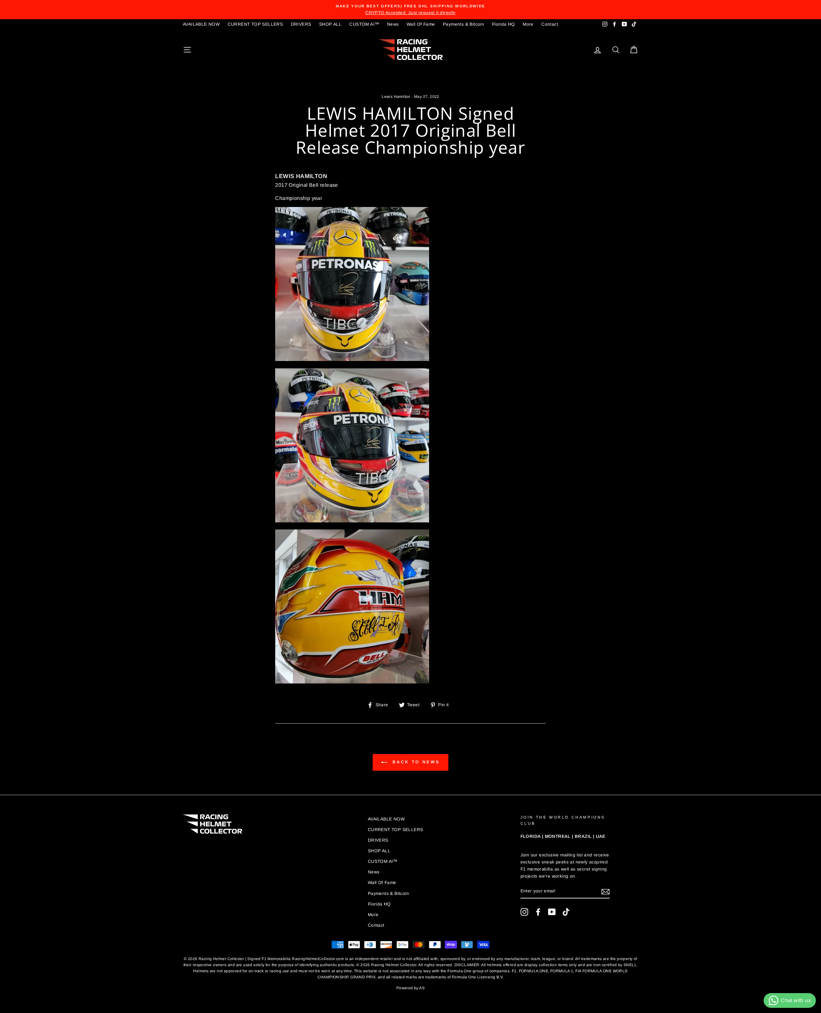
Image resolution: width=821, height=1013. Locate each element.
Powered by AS (410, 988)
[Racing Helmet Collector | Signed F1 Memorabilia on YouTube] (552, 912)
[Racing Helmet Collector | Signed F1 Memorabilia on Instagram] (524, 912)
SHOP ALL (330, 24)
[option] (410, 9)
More (528, 24)
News (393, 24)
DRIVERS (301, 24)
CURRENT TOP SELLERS (255, 24)
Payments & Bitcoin (463, 24)
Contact (549, 24)
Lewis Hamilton (396, 96)
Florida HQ (503, 24)
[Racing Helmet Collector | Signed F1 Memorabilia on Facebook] (538, 912)
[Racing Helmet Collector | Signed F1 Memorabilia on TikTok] (566, 912)
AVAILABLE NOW (201, 24)
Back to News (415, 762)
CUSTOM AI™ (364, 24)
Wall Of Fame (421, 24)
